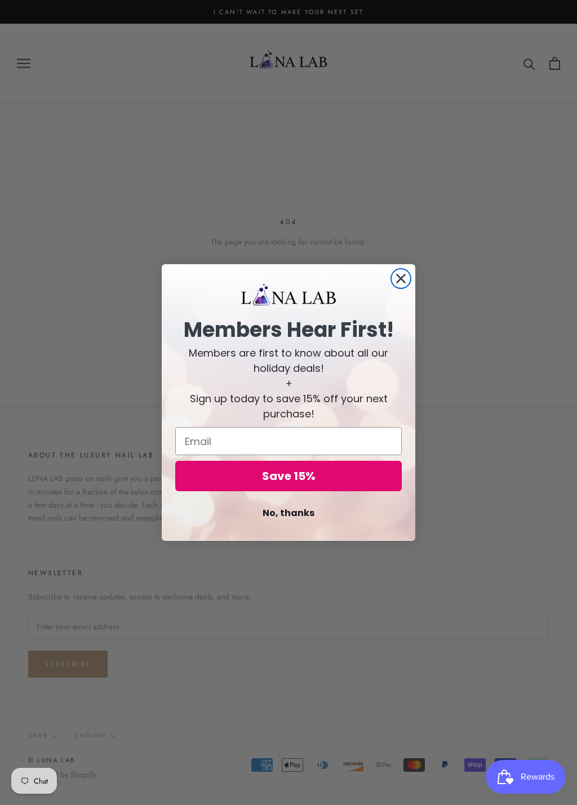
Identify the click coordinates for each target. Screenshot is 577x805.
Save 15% (289, 476)
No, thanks (288, 512)
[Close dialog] (401, 278)
